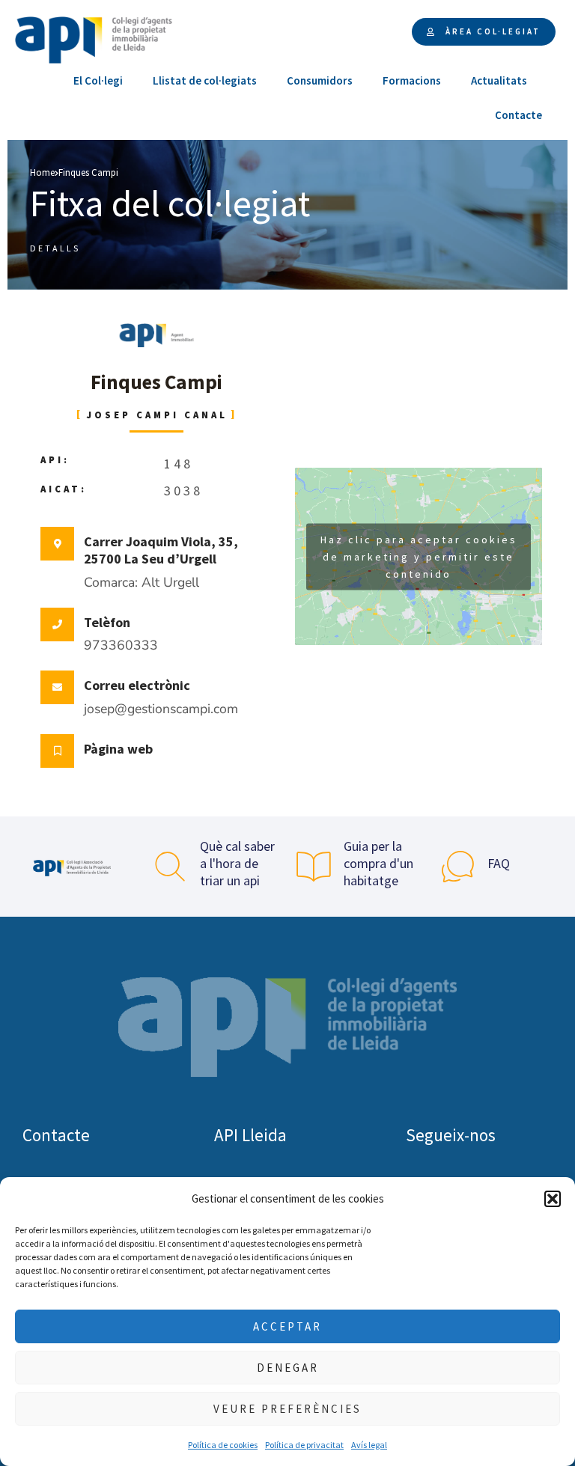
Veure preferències (287, 1409)
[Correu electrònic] (57, 687)
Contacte (518, 115)
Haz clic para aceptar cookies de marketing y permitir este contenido (418, 556)
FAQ (498, 863)
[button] (552, 1198)
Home (42, 172)
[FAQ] (457, 866)
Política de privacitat (304, 1444)
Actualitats (499, 80)
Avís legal (369, 1444)
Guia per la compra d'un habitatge (378, 863)
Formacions (412, 80)
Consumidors (320, 80)
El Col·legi (98, 80)
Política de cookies (223, 1444)
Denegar (288, 1367)
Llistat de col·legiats (205, 80)
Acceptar (287, 1326)
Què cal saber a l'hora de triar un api (237, 863)
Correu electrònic (137, 685)
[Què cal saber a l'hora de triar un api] (170, 866)
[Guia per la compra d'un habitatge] (313, 866)
